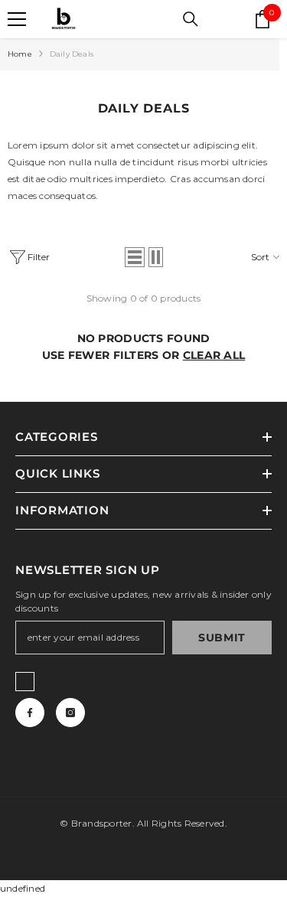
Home (20, 54)
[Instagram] (70, 712)
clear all (214, 355)
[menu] (17, 19)
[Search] (190, 19)
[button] (135, 257)
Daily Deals (71, 54)
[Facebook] (29, 712)
